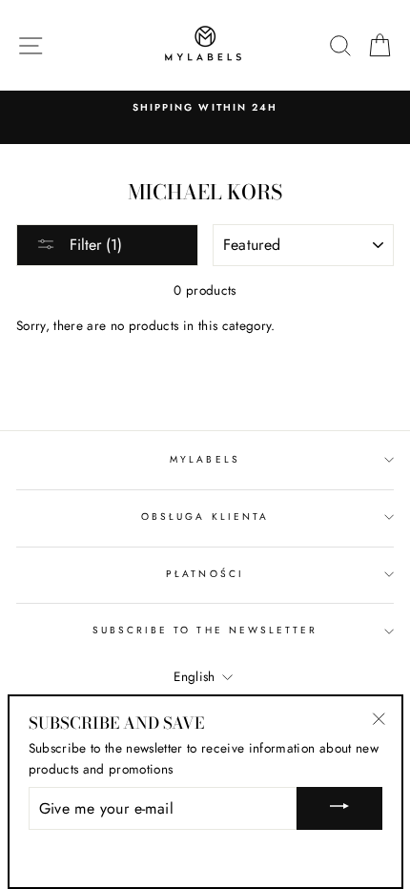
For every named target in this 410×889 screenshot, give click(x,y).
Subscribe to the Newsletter (205, 630)
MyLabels (204, 459)
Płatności (205, 574)
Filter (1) (93, 245)
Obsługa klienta (205, 516)
